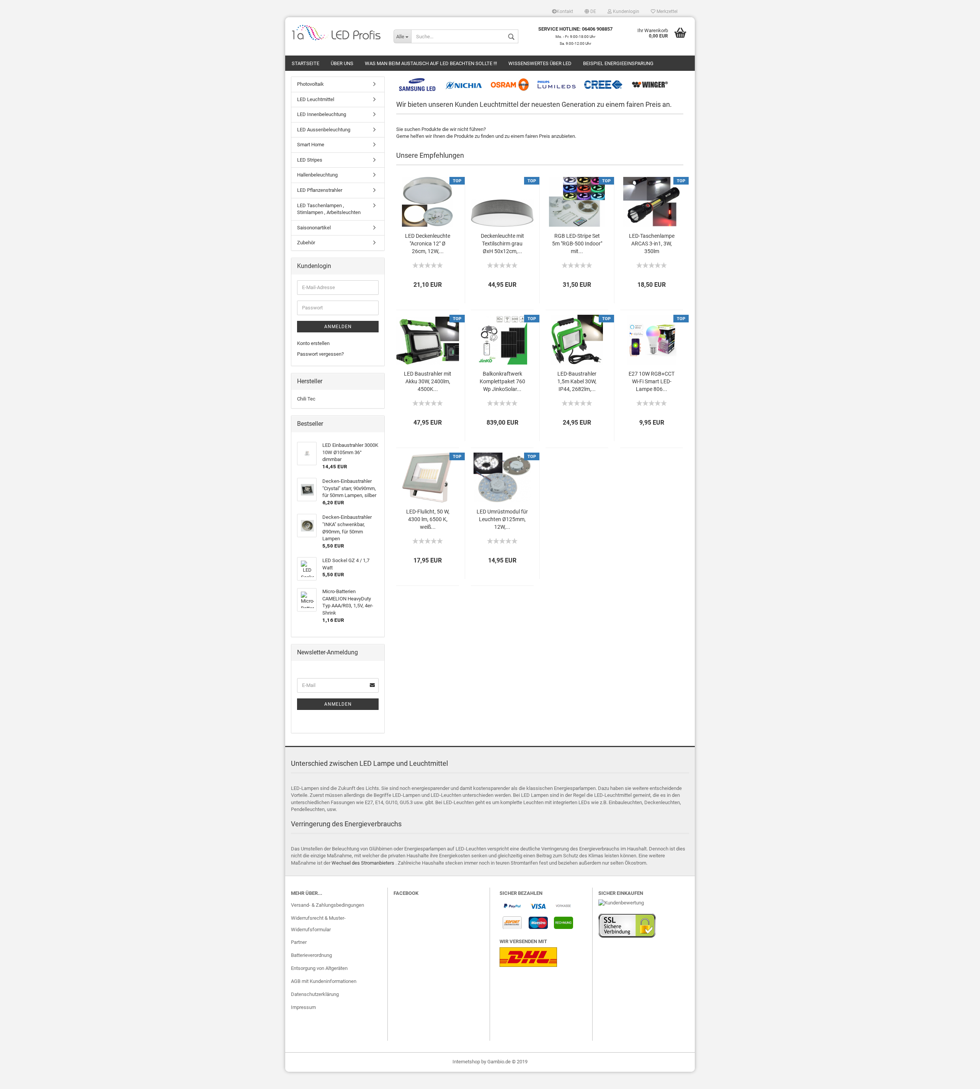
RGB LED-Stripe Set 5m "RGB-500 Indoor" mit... (577, 243)
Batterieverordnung (311, 955)
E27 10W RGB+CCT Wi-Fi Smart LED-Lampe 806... (652, 381)
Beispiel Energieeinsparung (618, 63)
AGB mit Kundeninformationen (323, 981)
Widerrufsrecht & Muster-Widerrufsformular (318, 923)
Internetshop (466, 1061)
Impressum (303, 1007)
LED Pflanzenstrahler (319, 190)
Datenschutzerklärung (315, 994)
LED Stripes (309, 160)
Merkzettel (666, 11)
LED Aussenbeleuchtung (323, 129)
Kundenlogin (625, 11)
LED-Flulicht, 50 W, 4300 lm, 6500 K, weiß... (427, 519)
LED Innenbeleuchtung (321, 114)
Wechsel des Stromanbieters (363, 863)
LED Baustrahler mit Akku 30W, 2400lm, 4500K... (427, 381)
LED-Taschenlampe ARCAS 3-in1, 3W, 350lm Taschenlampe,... (652, 244)
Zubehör (306, 242)
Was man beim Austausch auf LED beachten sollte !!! (431, 63)
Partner (299, 942)
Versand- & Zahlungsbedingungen (327, 905)
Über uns (342, 63)
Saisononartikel (314, 228)
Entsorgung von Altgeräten (319, 968)
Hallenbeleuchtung (317, 175)
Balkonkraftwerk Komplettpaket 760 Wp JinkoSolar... (502, 381)
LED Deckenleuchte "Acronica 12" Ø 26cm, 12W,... (427, 243)
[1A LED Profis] (336, 32)
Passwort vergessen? (320, 354)
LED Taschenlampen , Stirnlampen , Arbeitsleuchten (329, 209)
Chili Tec (306, 399)
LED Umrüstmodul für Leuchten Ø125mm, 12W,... (502, 519)
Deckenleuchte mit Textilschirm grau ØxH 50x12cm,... (502, 243)
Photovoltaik (310, 84)
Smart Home (310, 144)
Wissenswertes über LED (540, 63)
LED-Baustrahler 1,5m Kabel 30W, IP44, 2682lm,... (576, 381)
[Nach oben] (958, 1077)
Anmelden (338, 326)
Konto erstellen (313, 343)
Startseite (305, 63)
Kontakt (565, 11)
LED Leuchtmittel (315, 99)
